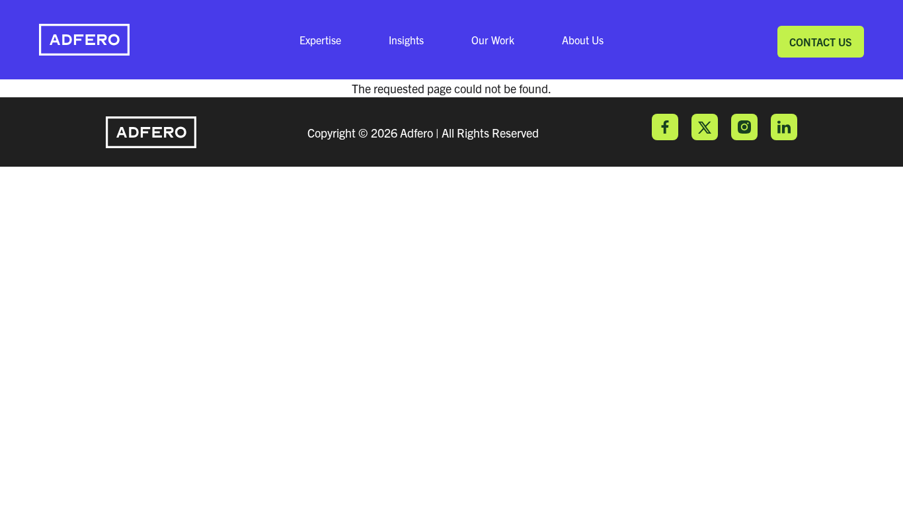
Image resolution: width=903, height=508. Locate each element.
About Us (583, 39)
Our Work (492, 39)
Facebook (665, 127)
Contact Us (820, 41)
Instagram (744, 127)
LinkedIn (784, 127)
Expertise (320, 39)
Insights (406, 39)
